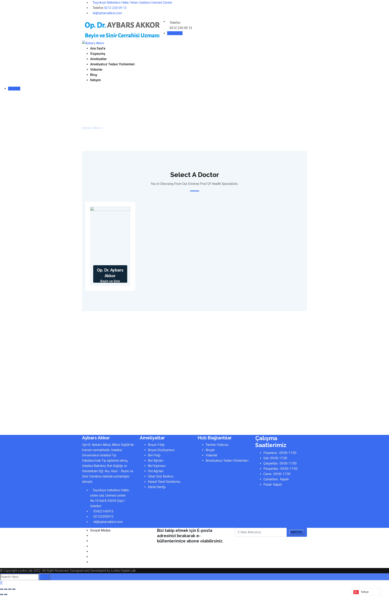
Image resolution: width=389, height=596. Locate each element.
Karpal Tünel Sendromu (164, 482)
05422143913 (103, 511)
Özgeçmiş (97, 54)
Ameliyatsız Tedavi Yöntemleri (112, 64)
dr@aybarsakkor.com (107, 13)
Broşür (210, 450)
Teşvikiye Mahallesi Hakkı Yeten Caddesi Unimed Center (132, 2)
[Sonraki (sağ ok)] (5, 594)
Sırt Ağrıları (156, 471)
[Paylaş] (5, 589)
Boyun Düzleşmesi (161, 450)
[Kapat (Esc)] (1, 589)
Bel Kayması (157, 466)
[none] (366, 592)
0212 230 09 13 (115, 8)
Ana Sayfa (97, 48)
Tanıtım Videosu (217, 445)
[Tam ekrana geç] (9, 589)
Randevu (173, 33)
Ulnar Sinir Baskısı (160, 476)
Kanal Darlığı (157, 487)
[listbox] (366, 592)
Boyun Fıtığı (156, 445)
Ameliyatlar (98, 59)
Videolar (96, 69)
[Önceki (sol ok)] (1, 594)
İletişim (95, 80)
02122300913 (103, 516)
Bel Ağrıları (155, 460)
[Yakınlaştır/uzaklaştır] (13, 589)
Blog (93, 75)
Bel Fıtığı (154, 455)
